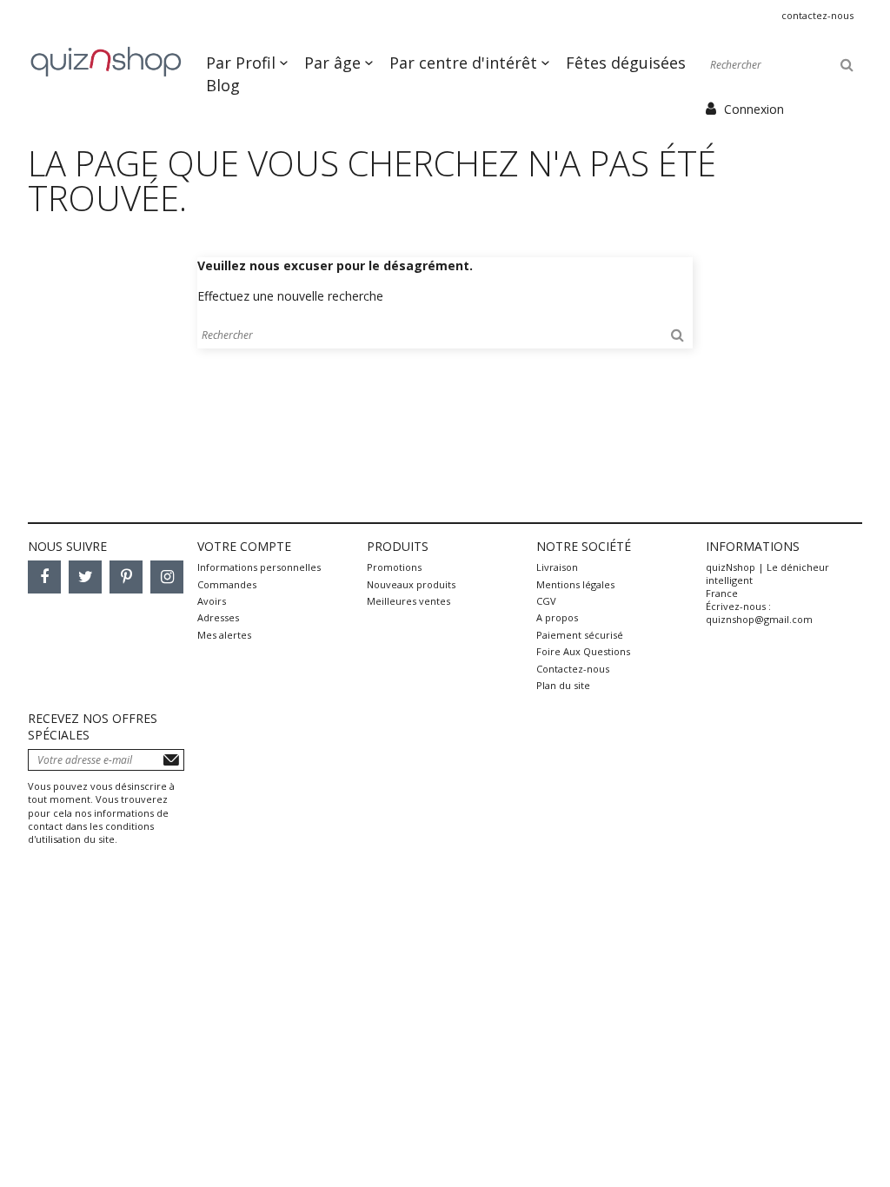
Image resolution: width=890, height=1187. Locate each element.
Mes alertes (224, 634)
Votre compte (244, 546)
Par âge (334, 62)
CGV (546, 600)
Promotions (394, 567)
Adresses (218, 617)
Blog (223, 85)
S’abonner (171, 760)
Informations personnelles (259, 567)
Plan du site (563, 685)
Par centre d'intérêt (465, 62)
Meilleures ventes (408, 600)
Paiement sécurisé (579, 634)
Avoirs (211, 600)
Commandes (226, 584)
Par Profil (243, 62)
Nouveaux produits (411, 584)
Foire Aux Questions (583, 651)
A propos (557, 617)
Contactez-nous (817, 15)
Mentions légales (575, 584)
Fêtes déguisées (626, 62)
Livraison (557, 567)
